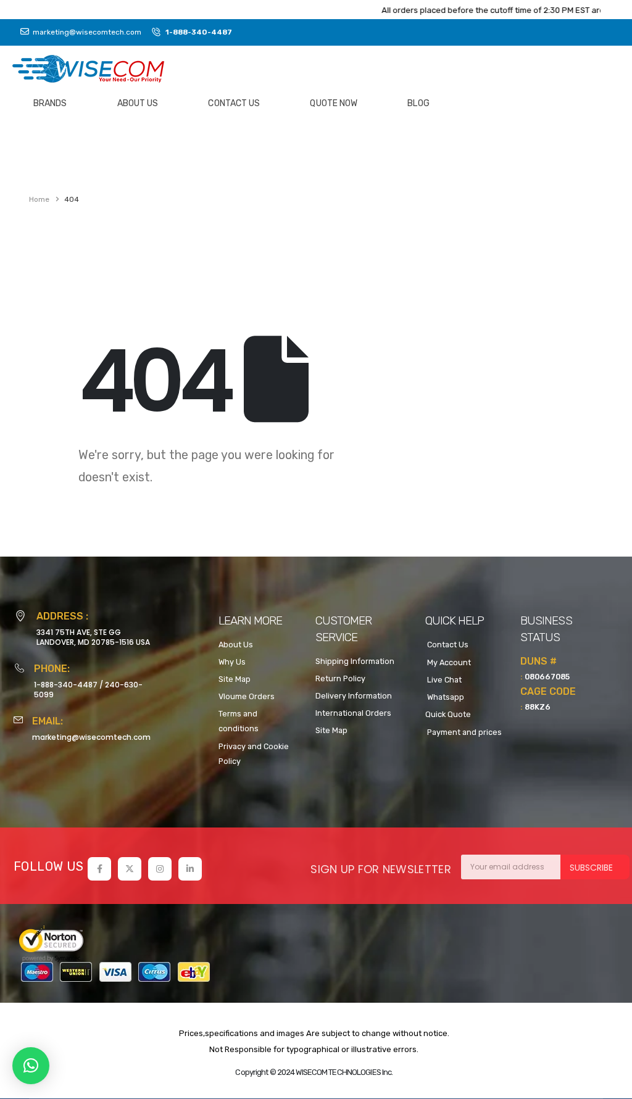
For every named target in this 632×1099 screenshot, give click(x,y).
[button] (30, 1065)
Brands (50, 103)
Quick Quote (448, 714)
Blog (418, 103)
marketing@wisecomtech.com (91, 737)
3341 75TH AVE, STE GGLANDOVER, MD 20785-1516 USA (93, 637)
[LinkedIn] (190, 869)
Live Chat (443, 679)
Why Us (232, 661)
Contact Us (234, 103)
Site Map (234, 679)
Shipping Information (354, 661)
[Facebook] (99, 869)
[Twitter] (129, 869)
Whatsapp (444, 697)
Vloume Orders (246, 696)
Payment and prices (463, 732)
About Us (138, 103)
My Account (448, 662)
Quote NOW (333, 103)
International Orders (353, 713)
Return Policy (340, 678)
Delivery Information (353, 695)
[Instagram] (160, 869)
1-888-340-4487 (66, 684)
